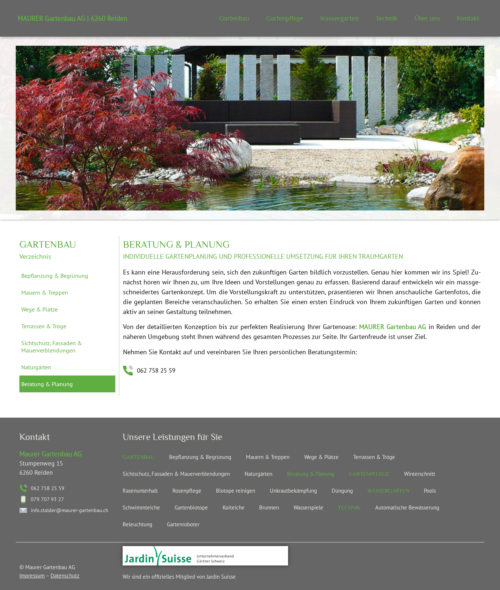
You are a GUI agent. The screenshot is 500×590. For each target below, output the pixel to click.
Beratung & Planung (47, 384)
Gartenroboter (183, 524)
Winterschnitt (419, 473)
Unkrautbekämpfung (293, 490)
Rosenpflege (186, 490)
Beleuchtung (137, 524)
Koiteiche (234, 507)
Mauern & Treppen (44, 292)
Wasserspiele (308, 507)
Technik (387, 18)
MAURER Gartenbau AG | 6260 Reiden (72, 18)
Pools (430, 490)
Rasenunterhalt (140, 490)
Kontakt (468, 18)
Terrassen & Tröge (43, 326)
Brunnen (269, 507)
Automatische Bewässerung (407, 507)
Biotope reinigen (235, 490)
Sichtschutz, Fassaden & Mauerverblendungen (51, 346)
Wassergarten (339, 18)
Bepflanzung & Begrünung (54, 275)
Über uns (427, 18)
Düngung (342, 490)
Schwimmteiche (141, 507)
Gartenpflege (284, 18)
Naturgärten (36, 367)
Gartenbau (234, 18)
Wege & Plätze (39, 309)
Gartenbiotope (191, 507)
